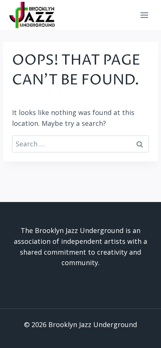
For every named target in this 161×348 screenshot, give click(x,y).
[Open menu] (144, 15)
